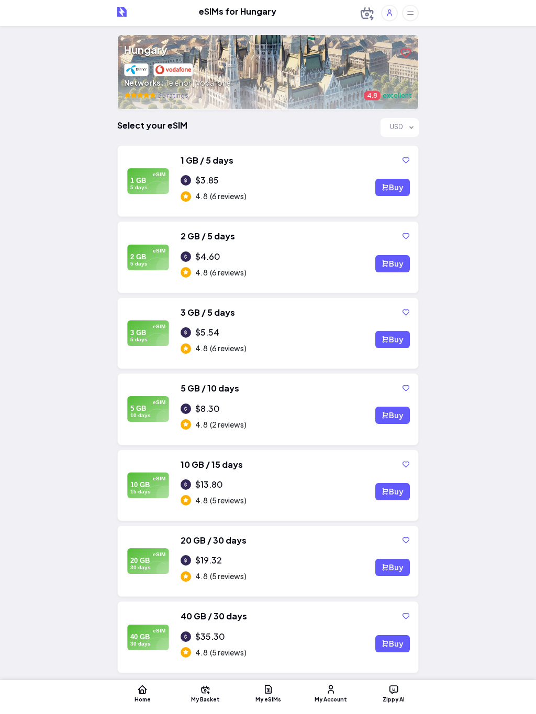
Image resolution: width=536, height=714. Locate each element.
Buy (396, 187)
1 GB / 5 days (207, 160)
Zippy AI (394, 699)
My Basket (205, 699)
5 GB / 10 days (210, 388)
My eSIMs (268, 699)
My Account (331, 699)
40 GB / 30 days (214, 616)
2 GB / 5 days (208, 236)
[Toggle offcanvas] (410, 13)
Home (143, 699)
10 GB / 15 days (212, 464)
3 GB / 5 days (208, 312)
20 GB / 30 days (214, 540)
